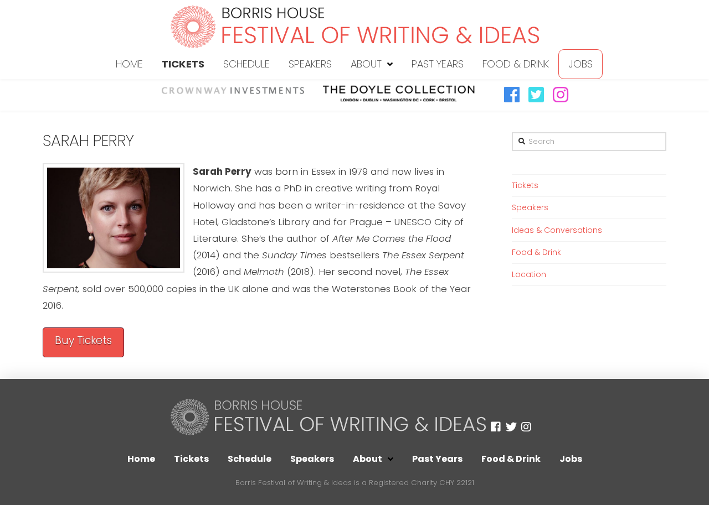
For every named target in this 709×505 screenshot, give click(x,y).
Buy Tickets (83, 340)
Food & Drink (536, 252)
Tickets (525, 185)
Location (529, 274)
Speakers (530, 207)
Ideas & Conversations (557, 230)
